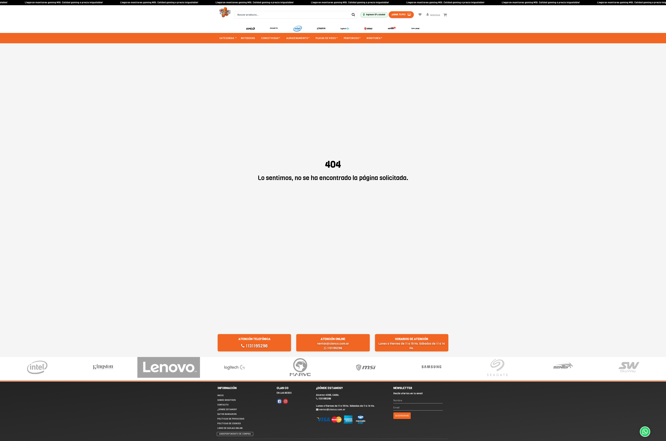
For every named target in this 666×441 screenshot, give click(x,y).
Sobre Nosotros (226, 400)
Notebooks (248, 38)
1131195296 (256, 346)
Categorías (227, 38)
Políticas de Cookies (229, 423)
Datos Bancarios (227, 414)
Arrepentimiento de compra (235, 434)
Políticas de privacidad (230, 418)
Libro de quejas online (230, 428)
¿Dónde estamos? (227, 409)
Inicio (220, 395)
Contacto (222, 404)
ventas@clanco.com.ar (333, 344)
